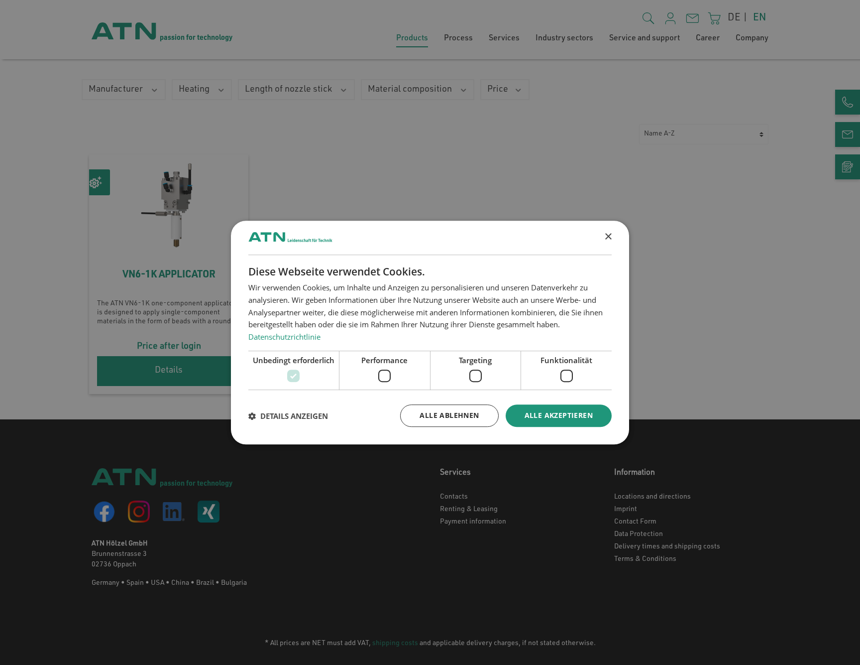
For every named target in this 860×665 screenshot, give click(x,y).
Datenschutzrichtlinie (284, 337)
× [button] (608, 237)
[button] (288, 415)
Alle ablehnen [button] (449, 415)
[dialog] (430, 333)
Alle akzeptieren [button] (559, 415)
